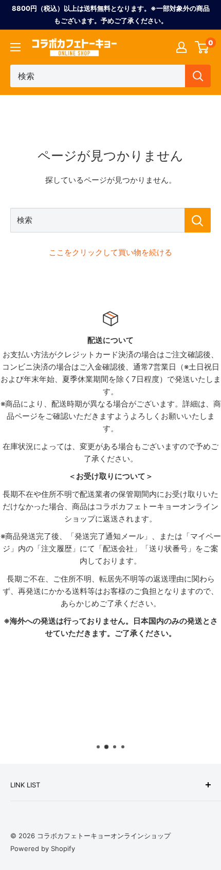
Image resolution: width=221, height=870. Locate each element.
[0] (202, 47)
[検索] (198, 76)
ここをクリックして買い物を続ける (110, 252)
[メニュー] (15, 47)
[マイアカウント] (181, 47)
